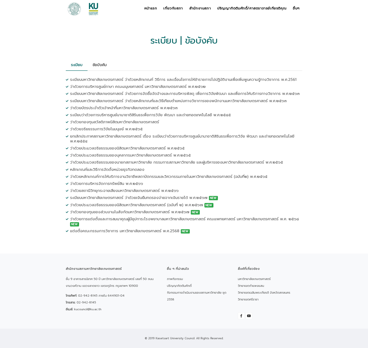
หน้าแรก (150, 8)
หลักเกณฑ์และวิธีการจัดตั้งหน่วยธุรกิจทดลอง (107, 169)
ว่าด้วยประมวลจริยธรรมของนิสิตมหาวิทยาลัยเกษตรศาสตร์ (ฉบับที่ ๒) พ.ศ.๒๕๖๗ (141, 205)
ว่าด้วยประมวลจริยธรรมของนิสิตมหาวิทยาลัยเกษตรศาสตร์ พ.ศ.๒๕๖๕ (127, 148)
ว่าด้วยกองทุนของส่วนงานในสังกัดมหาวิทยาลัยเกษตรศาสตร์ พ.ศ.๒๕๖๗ (134, 212)
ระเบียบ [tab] (76, 65)
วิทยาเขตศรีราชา (248, 299)
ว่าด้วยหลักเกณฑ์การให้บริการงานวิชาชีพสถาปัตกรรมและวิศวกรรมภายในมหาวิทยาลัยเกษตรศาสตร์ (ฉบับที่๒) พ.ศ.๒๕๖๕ (168, 177)
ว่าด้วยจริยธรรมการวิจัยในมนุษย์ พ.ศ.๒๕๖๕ (106, 129)
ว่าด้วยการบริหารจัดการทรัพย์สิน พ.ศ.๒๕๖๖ (106, 184)
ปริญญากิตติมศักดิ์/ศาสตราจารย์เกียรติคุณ (251, 8)
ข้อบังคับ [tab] (100, 65)
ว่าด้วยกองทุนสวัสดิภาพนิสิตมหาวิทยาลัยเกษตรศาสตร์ (114, 122)
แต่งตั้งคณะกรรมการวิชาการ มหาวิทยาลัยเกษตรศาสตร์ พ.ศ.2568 (129, 231)
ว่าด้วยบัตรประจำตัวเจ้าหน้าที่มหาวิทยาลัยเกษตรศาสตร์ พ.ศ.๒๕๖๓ (124, 108)
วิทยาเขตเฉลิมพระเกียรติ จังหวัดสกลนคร (264, 292)
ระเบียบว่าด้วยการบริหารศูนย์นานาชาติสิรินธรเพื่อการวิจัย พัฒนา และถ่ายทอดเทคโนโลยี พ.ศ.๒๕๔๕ (150, 115)
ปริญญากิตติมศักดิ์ (179, 286)
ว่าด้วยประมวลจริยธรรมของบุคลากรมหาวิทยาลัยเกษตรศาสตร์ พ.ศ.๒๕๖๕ (130, 155)
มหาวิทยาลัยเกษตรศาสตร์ (254, 279)
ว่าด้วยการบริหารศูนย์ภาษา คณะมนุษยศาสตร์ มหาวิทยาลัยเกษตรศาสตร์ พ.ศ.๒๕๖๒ (138, 87)
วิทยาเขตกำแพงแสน (251, 286)
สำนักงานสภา (200, 8)
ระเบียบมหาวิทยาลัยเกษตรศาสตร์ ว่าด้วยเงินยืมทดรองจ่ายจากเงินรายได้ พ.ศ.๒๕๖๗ (143, 198)
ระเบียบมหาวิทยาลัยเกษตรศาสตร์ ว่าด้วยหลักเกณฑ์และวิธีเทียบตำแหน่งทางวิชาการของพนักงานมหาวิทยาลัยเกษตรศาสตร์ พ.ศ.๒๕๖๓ (178, 101)
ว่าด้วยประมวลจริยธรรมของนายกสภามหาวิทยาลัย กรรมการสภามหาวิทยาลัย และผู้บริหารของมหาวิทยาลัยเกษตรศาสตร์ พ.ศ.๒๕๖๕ (176, 162)
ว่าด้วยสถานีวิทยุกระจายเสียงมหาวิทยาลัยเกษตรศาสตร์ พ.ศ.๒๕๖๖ (124, 191)
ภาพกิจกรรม (175, 279)
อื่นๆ (296, 8)
